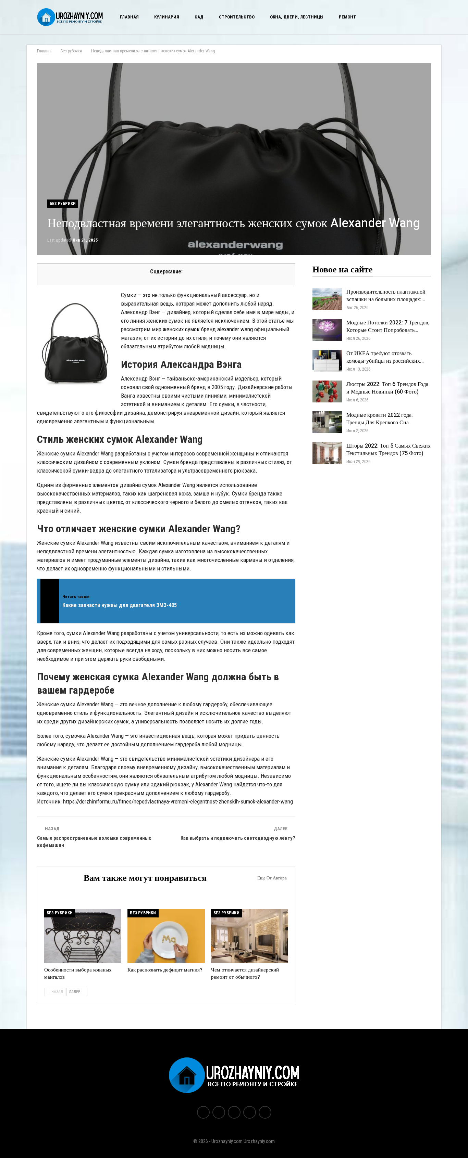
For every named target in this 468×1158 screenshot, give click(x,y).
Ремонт (347, 17)
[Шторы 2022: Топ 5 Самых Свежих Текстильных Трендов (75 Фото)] (327, 453)
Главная (129, 17)
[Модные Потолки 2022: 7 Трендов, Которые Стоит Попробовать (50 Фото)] (327, 330)
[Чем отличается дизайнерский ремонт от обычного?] (249, 936)
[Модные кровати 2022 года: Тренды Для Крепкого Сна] (327, 422)
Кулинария (166, 17)
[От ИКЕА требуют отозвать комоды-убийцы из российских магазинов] (327, 361)
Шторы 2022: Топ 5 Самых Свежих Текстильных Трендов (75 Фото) (388, 450)
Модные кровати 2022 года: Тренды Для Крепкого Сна (379, 419)
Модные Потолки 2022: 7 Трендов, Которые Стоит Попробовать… (388, 326)
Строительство (237, 17)
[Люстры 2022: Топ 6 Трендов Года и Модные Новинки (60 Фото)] (327, 391)
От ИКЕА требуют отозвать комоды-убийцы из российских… (385, 357)
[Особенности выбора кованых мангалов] (82, 936)
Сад (199, 17)
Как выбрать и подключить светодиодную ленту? (238, 838)
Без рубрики (63, 203)
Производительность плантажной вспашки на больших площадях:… (386, 296)
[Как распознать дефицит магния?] (166, 936)
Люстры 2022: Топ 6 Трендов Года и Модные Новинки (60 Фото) (387, 388)
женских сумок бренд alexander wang (208, 329)
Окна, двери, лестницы (296, 17)
